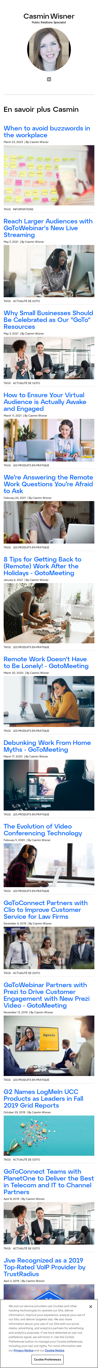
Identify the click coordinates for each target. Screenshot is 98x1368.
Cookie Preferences (47, 1359)
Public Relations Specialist (49, 22)
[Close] (91, 1307)
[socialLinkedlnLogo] (49, 81)
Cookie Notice (54, 1350)
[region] (49, 1333)
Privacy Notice (24, 1350)
